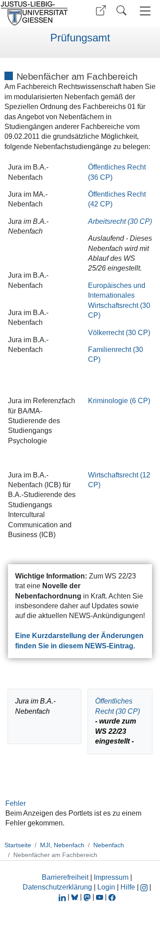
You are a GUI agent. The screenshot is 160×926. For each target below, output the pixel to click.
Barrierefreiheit (65, 877)
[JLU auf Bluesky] (75, 897)
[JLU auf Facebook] (112, 897)
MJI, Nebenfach (62, 845)
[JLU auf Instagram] (144, 887)
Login (107, 887)
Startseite (17, 845)
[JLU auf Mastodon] (88, 897)
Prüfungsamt (80, 38)
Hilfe (127, 887)
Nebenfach (108, 845)
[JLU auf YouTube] (99, 897)
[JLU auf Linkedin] (63, 897)
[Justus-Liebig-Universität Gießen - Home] (37, 13)
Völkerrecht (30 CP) (119, 332)
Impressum (111, 877)
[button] (101, 10)
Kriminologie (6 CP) (119, 400)
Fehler (15, 803)
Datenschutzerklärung (57, 887)
